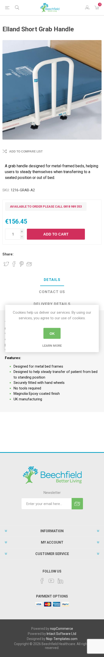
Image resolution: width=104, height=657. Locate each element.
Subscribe (77, 503)
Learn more (52, 345)
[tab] (52, 280)
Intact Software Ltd (61, 634)
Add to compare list (26, 151)
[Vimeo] (60, 581)
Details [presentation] (52, 280)
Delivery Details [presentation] (52, 304)
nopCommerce (61, 629)
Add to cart (55, 234)
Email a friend (29, 264)
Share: (8, 254)
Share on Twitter (6, 264)
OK (52, 333)
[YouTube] (51, 581)
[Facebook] (42, 581)
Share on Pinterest (21, 264)
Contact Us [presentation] (52, 292)
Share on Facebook (14, 264)
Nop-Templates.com (61, 639)
